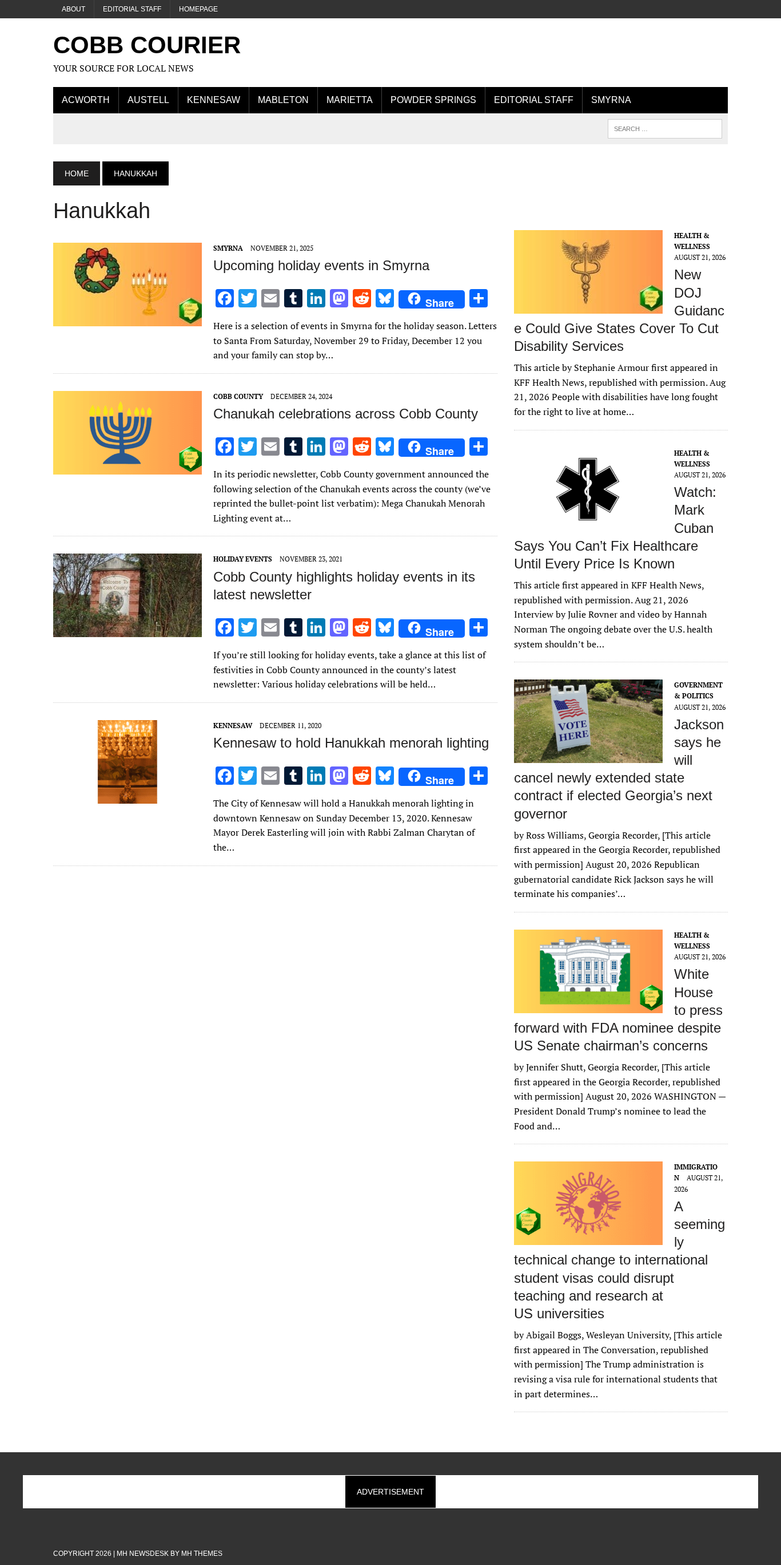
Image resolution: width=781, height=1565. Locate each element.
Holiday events (242, 559)
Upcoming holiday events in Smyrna (321, 265)
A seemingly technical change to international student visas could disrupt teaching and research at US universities (619, 1260)
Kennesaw (213, 100)
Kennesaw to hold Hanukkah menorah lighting (351, 742)
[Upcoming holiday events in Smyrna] (127, 318)
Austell (148, 100)
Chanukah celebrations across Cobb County (345, 413)
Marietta (349, 100)
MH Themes (201, 1554)
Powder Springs (433, 100)
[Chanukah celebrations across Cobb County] (127, 466)
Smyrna (611, 100)
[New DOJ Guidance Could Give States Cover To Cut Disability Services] (588, 305)
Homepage (198, 9)
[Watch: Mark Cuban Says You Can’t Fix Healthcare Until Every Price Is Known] (588, 523)
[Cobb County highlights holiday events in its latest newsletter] (127, 629)
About (73, 9)
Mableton (283, 100)
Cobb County (238, 396)
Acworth (86, 100)
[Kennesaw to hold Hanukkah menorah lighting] (127, 795)
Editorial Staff (132, 9)
